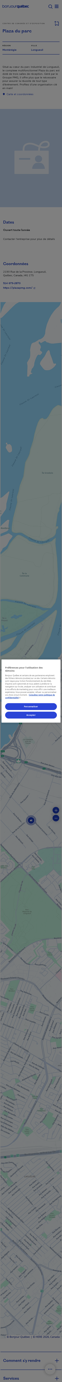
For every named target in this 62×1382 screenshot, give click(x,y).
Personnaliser (31, 706)
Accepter (31, 715)
